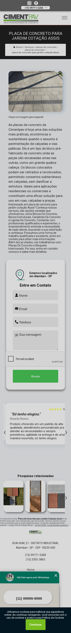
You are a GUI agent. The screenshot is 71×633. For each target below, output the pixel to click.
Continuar (36, 624)
